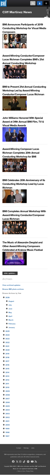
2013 (7, 376)
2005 (7, 406)
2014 (7, 372)
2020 (7, 350)
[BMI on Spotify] (28, 462)
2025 (7, 331)
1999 (7, 429)
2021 (7, 346)
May (10, 312)
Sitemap (26, 448)
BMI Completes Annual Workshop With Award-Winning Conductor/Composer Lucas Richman (24, 215)
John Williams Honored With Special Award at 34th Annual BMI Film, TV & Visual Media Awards (23, 121)
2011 (7, 384)
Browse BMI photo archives (13, 289)
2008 (7, 395)
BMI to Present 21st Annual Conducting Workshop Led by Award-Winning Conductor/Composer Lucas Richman (24, 90)
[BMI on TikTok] (24, 462)
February (11, 324)
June (10, 309)
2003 (7, 414)
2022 (7, 342)
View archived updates (11, 285)
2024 (7, 335)
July (10, 305)
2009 (7, 391)
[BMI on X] (17, 461)
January (11, 327)
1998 (7, 432)
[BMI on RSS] (36, 462)
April (10, 316)
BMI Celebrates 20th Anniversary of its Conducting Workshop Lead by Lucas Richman (23, 184)
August (11, 301)
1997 (7, 436)
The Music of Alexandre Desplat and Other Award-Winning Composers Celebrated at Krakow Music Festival (22, 246)
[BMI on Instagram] (21, 462)
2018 (7, 357)
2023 (7, 339)
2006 (7, 402)
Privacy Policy (29, 471)
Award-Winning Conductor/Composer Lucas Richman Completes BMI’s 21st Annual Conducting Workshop (23, 59)
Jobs (32, 448)
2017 (7, 361)
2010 (7, 387)
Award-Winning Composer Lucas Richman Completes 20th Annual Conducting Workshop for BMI (20, 152)
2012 (7, 380)
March (10, 320)
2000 (7, 425)
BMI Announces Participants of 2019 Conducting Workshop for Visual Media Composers (24, 28)
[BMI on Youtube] (32, 462)
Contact (18, 448)
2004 (7, 410)
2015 (7, 369)
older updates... (10, 273)
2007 (7, 399)
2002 (7, 417)
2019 (7, 354)
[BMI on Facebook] (13, 462)
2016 (7, 365)
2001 (7, 421)
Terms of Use (21, 471)
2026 (7, 298)
